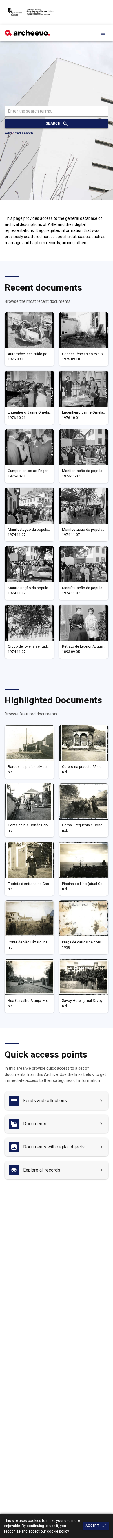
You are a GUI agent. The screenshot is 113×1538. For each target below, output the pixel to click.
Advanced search (19, 133)
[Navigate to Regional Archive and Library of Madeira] (31, 12)
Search (53, 123)
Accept (92, 1526)
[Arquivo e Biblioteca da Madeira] (27, 34)
